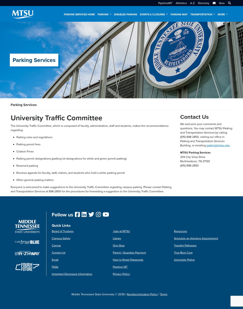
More (222, 14)
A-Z (192, 3)
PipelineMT (165, 3)
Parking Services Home (79, 14)
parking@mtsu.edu (218, 145)
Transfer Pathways (185, 245)
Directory (203, 3)
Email (55, 260)
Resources (180, 231)
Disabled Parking (125, 14)
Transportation (201, 14)
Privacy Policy (121, 274)
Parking (103, 14)
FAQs (55, 267)
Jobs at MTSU (121, 231)
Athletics (181, 3)
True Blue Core (183, 253)
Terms (163, 294)
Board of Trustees (62, 231)
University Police (184, 260)
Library (117, 238)
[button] (229, 3)
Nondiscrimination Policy (142, 294)
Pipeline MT (120, 267)
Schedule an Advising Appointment (196, 238)
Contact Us (58, 253)
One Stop (119, 245)
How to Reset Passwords (128, 260)
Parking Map (179, 14)
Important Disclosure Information (72, 274)
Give (222, 3)
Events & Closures (153, 14)
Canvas (56, 245)
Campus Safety (61, 238)
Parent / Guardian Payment (129, 253)
